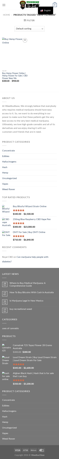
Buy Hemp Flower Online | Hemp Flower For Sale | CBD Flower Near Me (15, 75)
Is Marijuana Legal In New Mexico (26, 301)
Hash (4, 167)
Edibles (5, 156)
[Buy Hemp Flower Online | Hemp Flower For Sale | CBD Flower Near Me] (15, 53)
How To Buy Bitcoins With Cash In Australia (32, 292)
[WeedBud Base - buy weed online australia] (29, 5)
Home (6, 15)
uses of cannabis (10, 328)
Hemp (5, 173)
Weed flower (8, 189)
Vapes (5, 184)
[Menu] (4, 4)
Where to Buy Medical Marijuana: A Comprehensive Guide (27, 284)
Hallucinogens (9, 162)
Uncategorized (9, 178)
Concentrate (8, 151)
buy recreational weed (21, 309)
